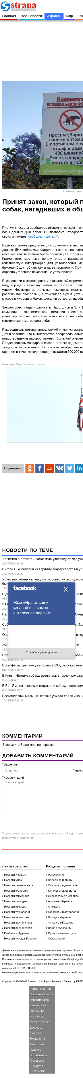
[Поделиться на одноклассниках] (29, 468)
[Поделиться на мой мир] (49, 468)
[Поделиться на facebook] (39, 468)
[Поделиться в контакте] (59, 468)
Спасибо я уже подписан (41, 652)
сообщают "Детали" (43, 236)
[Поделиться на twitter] (69, 468)
